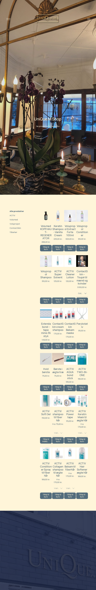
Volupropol (15, 224)
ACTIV (12, 215)
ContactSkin (15, 228)
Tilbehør (13, 232)
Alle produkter (17, 211)
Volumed (14, 219)
